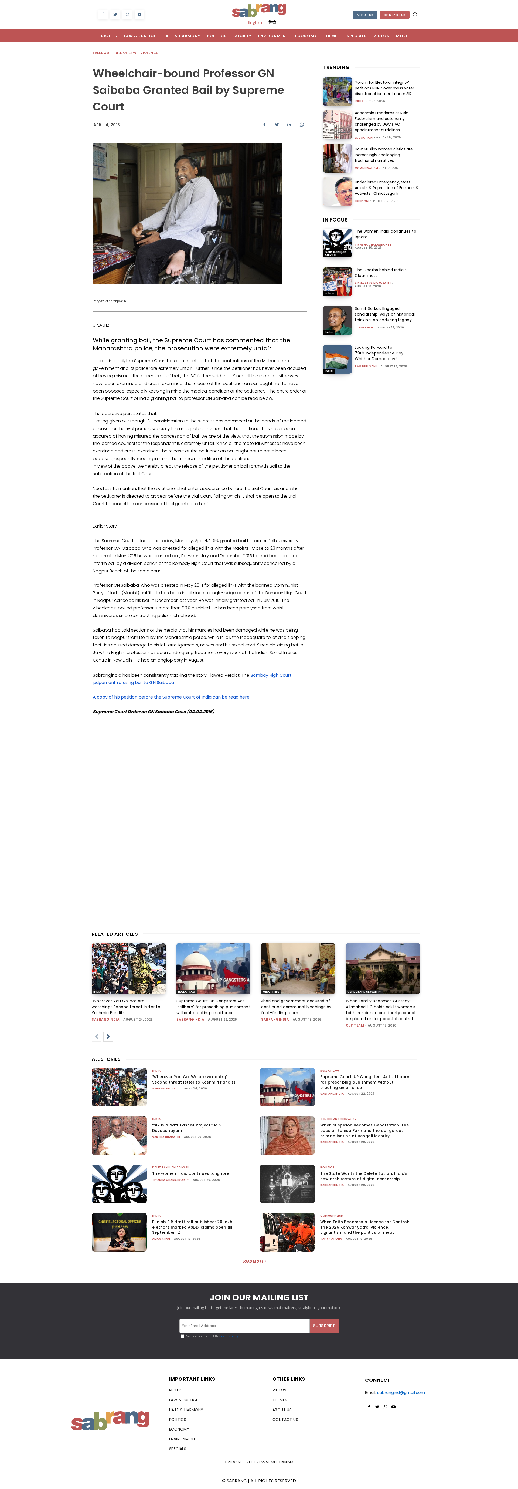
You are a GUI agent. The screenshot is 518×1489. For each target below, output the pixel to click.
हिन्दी (272, 22)
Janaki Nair (364, 328)
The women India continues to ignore (190, 1173)
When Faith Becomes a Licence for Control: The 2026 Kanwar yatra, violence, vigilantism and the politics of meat (364, 1227)
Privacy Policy (229, 1336)
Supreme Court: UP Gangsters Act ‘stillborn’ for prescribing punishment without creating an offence (213, 1006)
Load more (253, 1261)
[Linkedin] (289, 124)
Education (364, 137)
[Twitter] (115, 14)
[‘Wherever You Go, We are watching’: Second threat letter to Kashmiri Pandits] (129, 969)
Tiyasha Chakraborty (373, 245)
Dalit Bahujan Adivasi (335, 253)
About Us (365, 15)
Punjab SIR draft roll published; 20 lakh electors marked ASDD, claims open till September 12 (192, 1227)
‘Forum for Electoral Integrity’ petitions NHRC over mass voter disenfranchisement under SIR (384, 88)
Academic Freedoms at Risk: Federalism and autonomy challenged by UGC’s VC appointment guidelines (381, 121)
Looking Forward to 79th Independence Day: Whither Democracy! (379, 353)
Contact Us (394, 15)
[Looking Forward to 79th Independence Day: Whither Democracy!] (337, 359)
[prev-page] (96, 1037)
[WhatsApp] (127, 14)
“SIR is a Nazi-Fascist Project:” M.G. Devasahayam (187, 1127)
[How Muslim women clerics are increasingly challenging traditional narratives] (337, 158)
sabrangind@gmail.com (401, 1392)
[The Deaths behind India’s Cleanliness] (337, 281)
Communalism (366, 168)
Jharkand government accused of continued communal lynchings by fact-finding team (296, 1006)
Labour (330, 293)
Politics (327, 1167)
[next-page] (108, 1037)
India (359, 101)
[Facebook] (103, 14)
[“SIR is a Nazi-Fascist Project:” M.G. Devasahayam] (119, 1135)
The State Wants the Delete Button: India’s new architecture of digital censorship (364, 1176)
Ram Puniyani (366, 366)
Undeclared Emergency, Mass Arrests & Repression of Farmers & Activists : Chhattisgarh (387, 187)
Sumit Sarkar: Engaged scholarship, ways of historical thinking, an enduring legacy (385, 314)
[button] (415, 14)
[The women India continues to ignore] (337, 243)
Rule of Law (125, 53)
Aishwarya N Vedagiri (373, 283)
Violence (149, 53)
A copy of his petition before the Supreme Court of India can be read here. (171, 697)
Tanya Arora (331, 1239)
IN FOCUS (335, 219)
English (255, 22)
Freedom (101, 53)
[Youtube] (139, 14)
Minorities (271, 992)
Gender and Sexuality (364, 992)
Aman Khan (161, 1239)
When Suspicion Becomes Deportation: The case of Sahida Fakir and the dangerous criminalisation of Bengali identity (364, 1130)
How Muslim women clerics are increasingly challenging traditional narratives (384, 154)
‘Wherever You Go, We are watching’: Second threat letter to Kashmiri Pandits (126, 1006)
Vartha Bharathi (166, 1137)
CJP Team (355, 1025)
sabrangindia (106, 1019)
